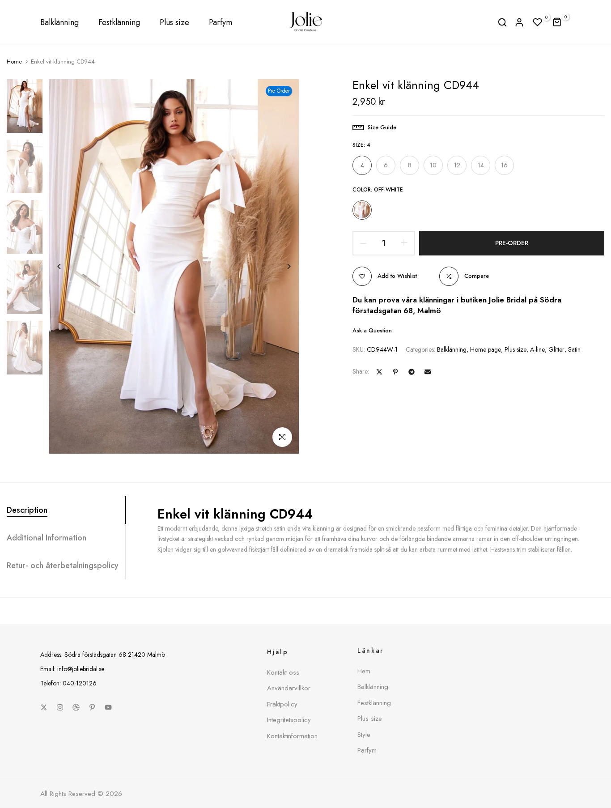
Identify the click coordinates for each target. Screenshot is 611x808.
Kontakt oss (283, 672)
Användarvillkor (288, 688)
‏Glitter (556, 349)
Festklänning (119, 22)
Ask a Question (372, 330)
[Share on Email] (427, 371)
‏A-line (537, 349)
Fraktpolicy (282, 704)
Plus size (174, 22)
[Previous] (66, 266)
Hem (363, 671)
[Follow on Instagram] (60, 707)
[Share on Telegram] (411, 371)
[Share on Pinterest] (395, 371)
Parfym (220, 22)
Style (363, 735)
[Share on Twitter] (379, 371)
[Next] (282, 266)
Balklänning (59, 22)
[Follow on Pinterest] (92, 707)
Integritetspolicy (289, 720)
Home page (485, 349)
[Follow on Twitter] (43, 707)
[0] (538, 22)
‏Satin (574, 349)
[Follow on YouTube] (108, 707)
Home (14, 62)
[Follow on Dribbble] (76, 707)
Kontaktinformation (292, 736)
